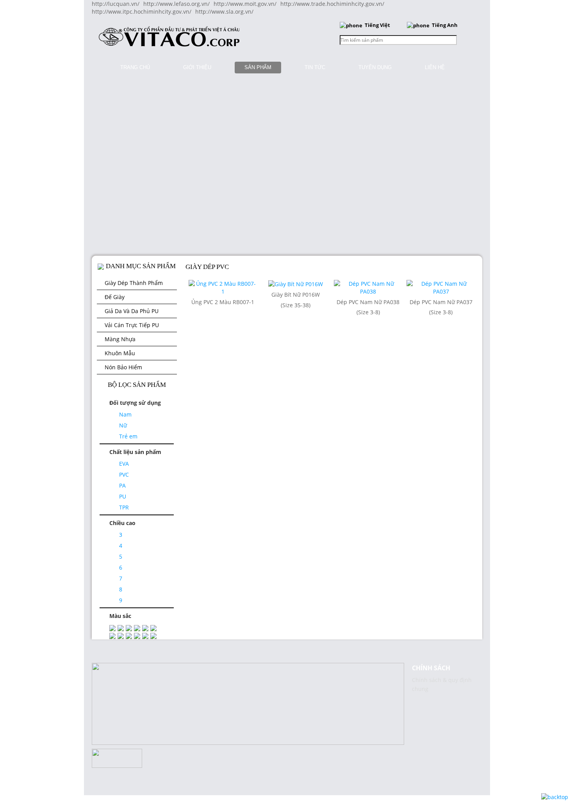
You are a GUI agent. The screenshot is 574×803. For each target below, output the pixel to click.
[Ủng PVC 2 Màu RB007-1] (223, 287)
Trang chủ (135, 67)
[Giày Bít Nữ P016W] (295, 283)
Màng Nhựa (120, 339)
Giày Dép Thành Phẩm (134, 283)
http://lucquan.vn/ (115, 3)
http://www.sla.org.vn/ (224, 11)
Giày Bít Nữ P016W (295, 294)
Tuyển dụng (375, 67)
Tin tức (315, 67)
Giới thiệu (197, 67)
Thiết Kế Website (22, 674)
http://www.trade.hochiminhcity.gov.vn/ (332, 3)
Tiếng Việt (377, 24)
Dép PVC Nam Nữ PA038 (368, 302)
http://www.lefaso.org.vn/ (176, 3)
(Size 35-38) (295, 305)
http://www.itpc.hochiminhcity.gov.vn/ (141, 11)
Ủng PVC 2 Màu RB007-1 (222, 302)
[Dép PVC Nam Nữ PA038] (368, 287)
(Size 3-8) (368, 312)
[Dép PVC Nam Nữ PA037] (440, 287)
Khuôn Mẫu (120, 353)
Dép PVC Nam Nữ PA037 (441, 302)
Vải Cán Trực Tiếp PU (132, 325)
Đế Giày (115, 297)
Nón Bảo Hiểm (123, 367)
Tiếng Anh (445, 24)
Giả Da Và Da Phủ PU (132, 311)
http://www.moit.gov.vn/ (245, 3)
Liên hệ (435, 67)
